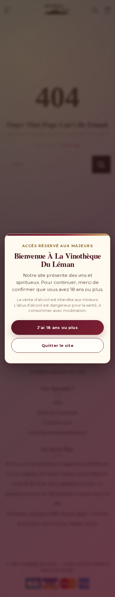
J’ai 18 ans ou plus (57, 327)
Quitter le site (57, 345)
